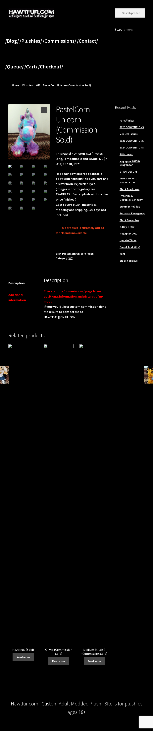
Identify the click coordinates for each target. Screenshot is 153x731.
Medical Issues (129, 134)
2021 (122, 254)
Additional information (17, 297)
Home (15, 85)
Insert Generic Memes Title (128, 180)
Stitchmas (126, 154)
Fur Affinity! (127, 120)
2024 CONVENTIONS (132, 147)
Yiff (38, 85)
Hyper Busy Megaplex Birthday (131, 198)
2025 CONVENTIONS (132, 140)
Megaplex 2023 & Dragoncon (130, 163)
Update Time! (128, 240)
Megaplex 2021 (128, 233)
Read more (23, 657)
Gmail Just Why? (130, 247)
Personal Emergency (132, 213)
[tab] (23, 283)
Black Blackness (129, 189)
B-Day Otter (127, 227)
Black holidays (129, 260)
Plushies (27, 85)
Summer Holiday (130, 206)
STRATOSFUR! (128, 171)
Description (16, 283)
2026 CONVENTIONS (132, 127)
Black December (129, 220)
